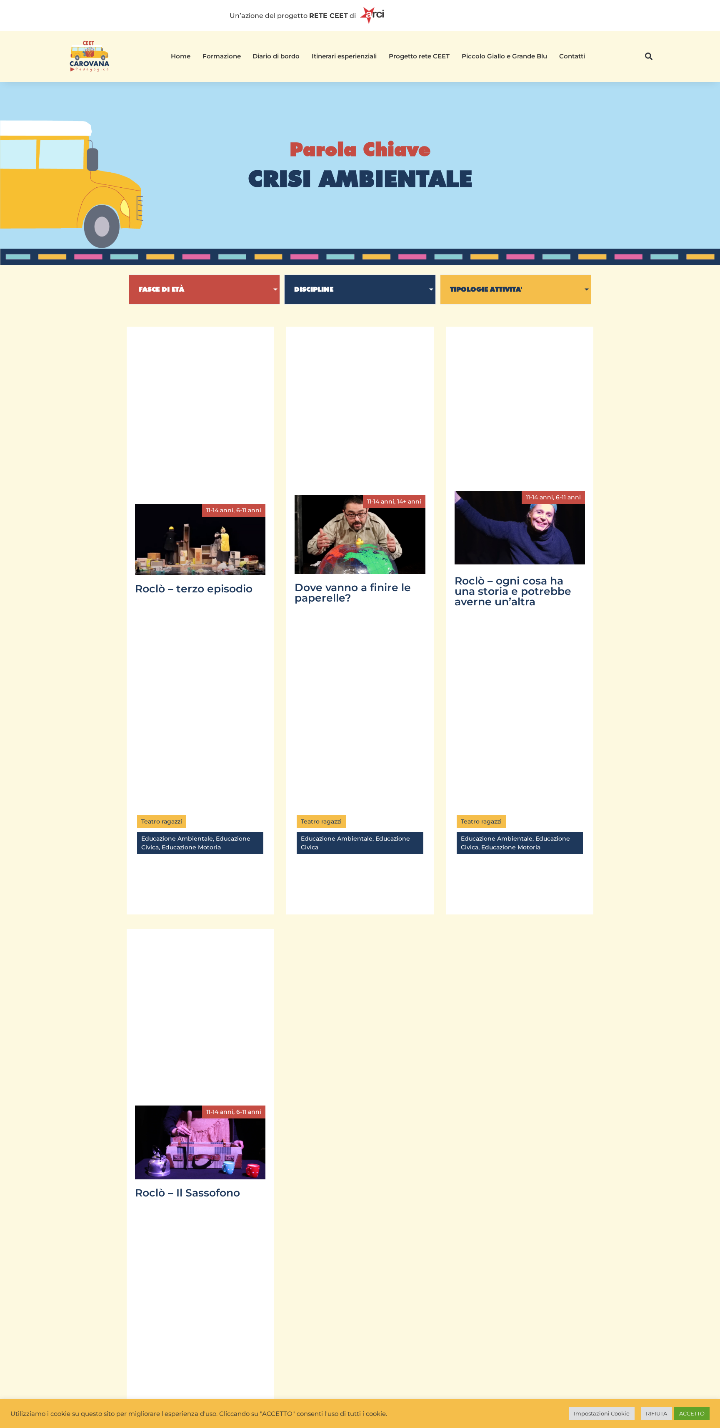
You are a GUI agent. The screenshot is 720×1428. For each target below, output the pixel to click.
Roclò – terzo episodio (193, 588)
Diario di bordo (276, 56)
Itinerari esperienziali (344, 56)
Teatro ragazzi (161, 821)
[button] (649, 56)
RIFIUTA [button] (656, 1413)
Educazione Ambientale (177, 838)
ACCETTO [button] (692, 1413)
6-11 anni (248, 510)
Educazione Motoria (191, 847)
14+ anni (409, 501)
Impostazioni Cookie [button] (602, 1413)
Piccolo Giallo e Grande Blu (504, 56)
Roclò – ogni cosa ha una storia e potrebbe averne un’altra (513, 591)
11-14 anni (219, 510)
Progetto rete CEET (419, 56)
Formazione (221, 56)
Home (180, 56)
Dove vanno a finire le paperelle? (353, 592)
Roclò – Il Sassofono (187, 1192)
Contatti (572, 56)
